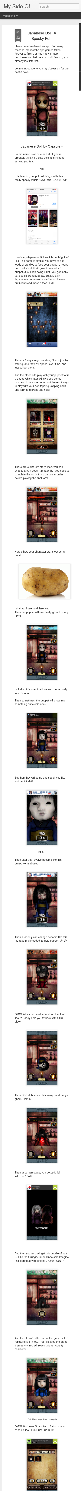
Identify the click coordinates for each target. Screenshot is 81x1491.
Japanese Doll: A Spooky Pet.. (42, 35)
